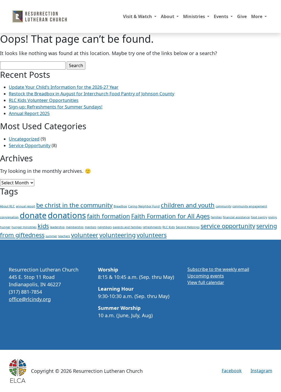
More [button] (257, 16)
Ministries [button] (194, 16)
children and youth (188, 205)
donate (33, 215)
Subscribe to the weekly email (218, 269)
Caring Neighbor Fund (144, 206)
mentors (90, 227)
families (216, 217)
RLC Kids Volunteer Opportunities (43, 100)
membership (75, 227)
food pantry (259, 217)
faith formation (108, 216)
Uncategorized (24, 139)
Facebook (232, 371)
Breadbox (120, 206)
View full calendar (205, 282)
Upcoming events (205, 276)
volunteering (117, 235)
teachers (64, 236)
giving (272, 217)
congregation (9, 217)
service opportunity (228, 226)
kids (43, 226)
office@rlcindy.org (30, 299)
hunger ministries (24, 227)
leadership (57, 227)
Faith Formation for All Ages (170, 216)
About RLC (7, 206)
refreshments (152, 227)
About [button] (168, 16)
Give (242, 16)
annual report (25, 206)
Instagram (261, 371)
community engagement (249, 206)
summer (51, 236)
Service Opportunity (29, 145)
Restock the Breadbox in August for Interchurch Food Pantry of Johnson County (91, 94)
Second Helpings (187, 227)
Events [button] (221, 16)
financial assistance (236, 217)
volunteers (152, 235)
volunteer (84, 235)
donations (67, 215)
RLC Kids (168, 227)
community (223, 206)
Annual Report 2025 (29, 113)
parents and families (127, 227)
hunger (5, 227)
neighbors (104, 227)
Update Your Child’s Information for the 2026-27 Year (64, 87)
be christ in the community (74, 205)
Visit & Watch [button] (138, 16)
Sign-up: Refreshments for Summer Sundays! (55, 107)
